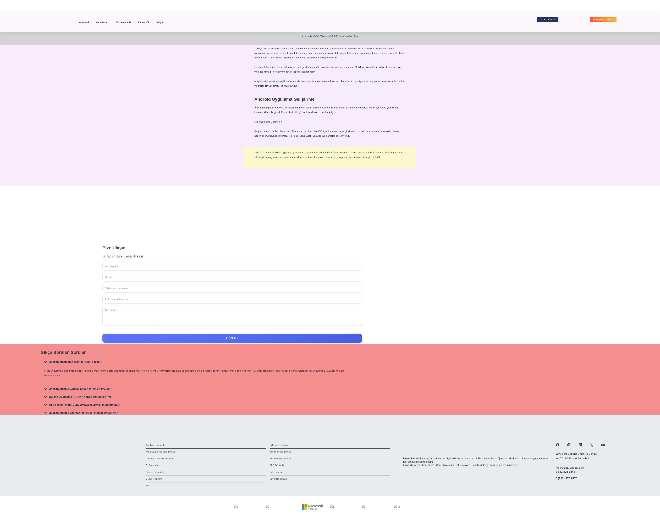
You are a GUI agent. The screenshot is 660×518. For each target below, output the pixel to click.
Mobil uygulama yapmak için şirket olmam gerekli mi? (83, 412)
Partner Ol (143, 22)
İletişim (160, 22)
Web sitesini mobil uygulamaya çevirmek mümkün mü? (84, 404)
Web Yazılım (321, 36)
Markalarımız (102, 22)
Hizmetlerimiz (123, 22)
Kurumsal (84, 22)
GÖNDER (232, 338)
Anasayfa (307, 36)
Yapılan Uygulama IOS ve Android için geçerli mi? (80, 396)
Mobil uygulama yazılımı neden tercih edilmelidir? (80, 389)
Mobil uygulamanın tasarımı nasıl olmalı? (74, 361)
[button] (194, 362)
